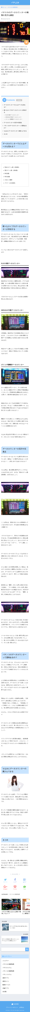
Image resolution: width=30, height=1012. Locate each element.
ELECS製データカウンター (12, 115)
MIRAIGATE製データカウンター (13, 117)
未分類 (4, 991)
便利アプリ (6, 978)
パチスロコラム (7, 967)
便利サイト (6, 981)
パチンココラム (7, 974)
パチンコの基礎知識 (8, 971)
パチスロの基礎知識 (14, 894)
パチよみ (15, 2)
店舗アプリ (6, 988)
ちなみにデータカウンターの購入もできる (15, 131)
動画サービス (6, 984)
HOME (16, 1004)
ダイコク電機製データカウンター (13, 119)
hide (19, 100)
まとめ (5, 134)
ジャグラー (6, 960)
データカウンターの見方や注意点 (13, 122)
